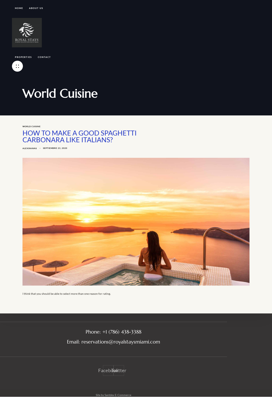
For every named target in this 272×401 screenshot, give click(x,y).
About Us (36, 8)
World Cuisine (32, 126)
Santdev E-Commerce (118, 395)
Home (19, 8)
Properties (23, 57)
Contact (44, 57)
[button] (17, 66)
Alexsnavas (30, 148)
